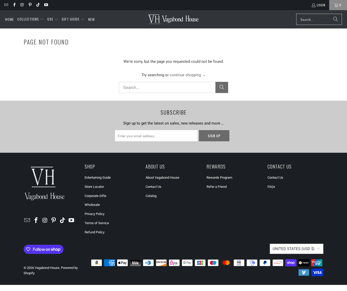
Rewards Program (219, 177)
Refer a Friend (217, 187)
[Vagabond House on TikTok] (38, 5)
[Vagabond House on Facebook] (14, 5)
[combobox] (319, 19)
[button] (30, 19)
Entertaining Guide (98, 177)
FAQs (271, 187)
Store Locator (94, 187)
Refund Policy (94, 232)
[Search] (335, 19)
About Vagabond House (162, 177)
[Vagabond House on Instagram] (22, 5)
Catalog (151, 196)
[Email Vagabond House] (6, 5)
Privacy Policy (94, 214)
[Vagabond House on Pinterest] (30, 5)
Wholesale (92, 205)
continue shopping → (188, 75)
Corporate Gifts (95, 196)
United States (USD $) (293, 249)
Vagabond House (47, 268)
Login (321, 5)
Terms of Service (97, 223)
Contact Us (153, 187)
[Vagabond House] (173, 19)
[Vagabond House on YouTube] (45, 5)
